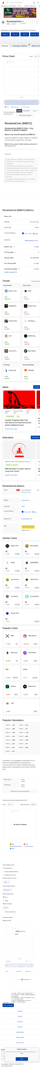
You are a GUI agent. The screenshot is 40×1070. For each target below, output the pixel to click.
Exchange (33, 34)
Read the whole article (11, 429)
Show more (8, 154)
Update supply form (10, 272)
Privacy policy (20, 1037)
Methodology (20, 1032)
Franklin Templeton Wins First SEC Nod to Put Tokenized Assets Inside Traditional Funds (18, 422)
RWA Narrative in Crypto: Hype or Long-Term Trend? (18, 470)
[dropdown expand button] (37, 22)
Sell (24, 34)
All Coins (20, 1021)
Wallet (4, 34)
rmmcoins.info (34, 222)
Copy (36, 233)
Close (21, 1059)
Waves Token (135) (28, 527)
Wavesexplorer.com (31, 240)
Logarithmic (26, 110)
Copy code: (6, 1002)
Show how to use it (26, 492)
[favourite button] (32, 22)
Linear (19, 110)
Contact (20, 1016)
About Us (20, 1011)
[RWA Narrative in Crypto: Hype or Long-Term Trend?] (19, 450)
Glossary (20, 1027)
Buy (14, 34)
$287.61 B (33, 6)
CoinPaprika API (8, 114)
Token (37, 227)
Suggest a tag (25, 530)
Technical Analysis (26, 115)
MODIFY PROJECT (30, 767)
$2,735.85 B (12, 6)
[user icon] (34, 2)
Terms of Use (20, 1042)
